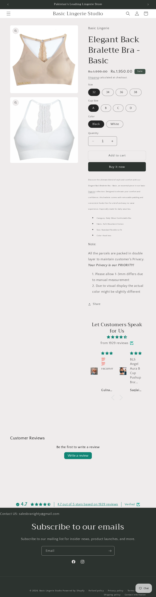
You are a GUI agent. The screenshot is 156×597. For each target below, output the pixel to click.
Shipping (93, 77)
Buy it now (117, 167)
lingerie (91, 192)
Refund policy (96, 590)
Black (96, 124)
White (114, 124)
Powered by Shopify (74, 590)
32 (94, 92)
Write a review (78, 455)
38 (135, 92)
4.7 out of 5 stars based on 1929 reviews (87, 504)
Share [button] (97, 304)
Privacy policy (116, 590)
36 (121, 92)
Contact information (135, 595)
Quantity (93, 133)
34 (107, 92)
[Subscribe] (109, 551)
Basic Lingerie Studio (50, 590)
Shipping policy (112, 595)
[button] (8, 13)
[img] (117, 337)
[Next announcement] (148, 4)
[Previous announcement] (7, 4)
